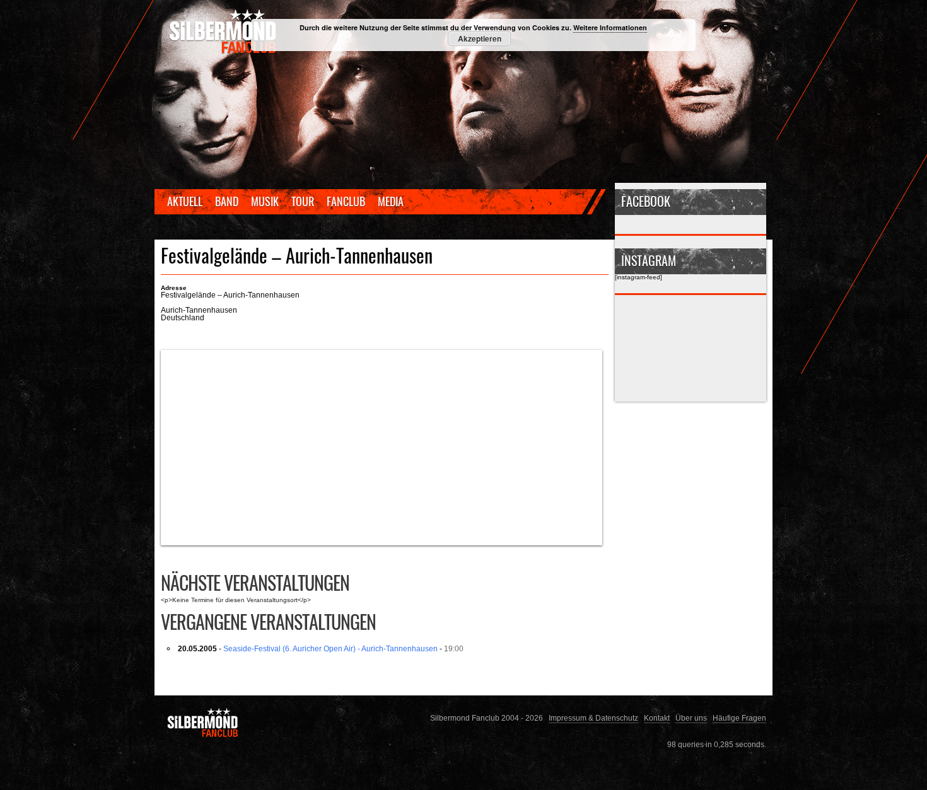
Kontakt (657, 718)
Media (391, 201)
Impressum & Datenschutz (593, 718)
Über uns (691, 718)
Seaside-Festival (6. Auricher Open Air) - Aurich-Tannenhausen (330, 648)
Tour (302, 201)
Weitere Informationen (610, 27)
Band (226, 201)
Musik (265, 201)
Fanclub (346, 201)
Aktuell (184, 201)
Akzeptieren (479, 38)
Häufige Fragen (739, 718)
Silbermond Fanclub (224, 31)
